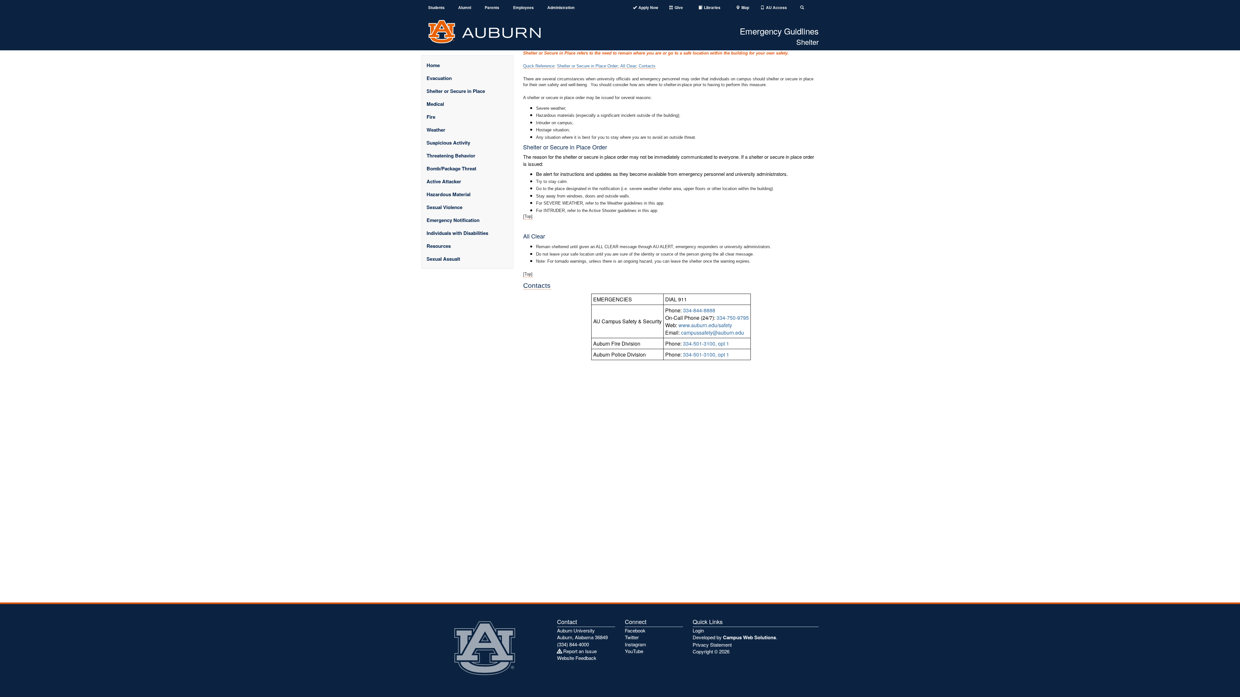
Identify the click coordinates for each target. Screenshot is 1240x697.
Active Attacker (444, 181)
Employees (523, 7)
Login (698, 630)
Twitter (632, 637)
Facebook (635, 630)
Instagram (635, 644)
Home (433, 65)
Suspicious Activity (448, 142)
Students (436, 7)
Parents (492, 7)
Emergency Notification (453, 220)
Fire (431, 116)
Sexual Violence (444, 207)
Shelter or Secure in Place (456, 91)
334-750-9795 (733, 317)
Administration (560, 7)
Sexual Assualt (443, 258)
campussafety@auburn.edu (712, 332)
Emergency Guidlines (779, 31)
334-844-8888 (699, 310)
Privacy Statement (712, 644)
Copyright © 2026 (711, 651)
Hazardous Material (448, 194)
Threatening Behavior (451, 155)
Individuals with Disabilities (457, 233)
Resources (439, 245)
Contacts (647, 66)
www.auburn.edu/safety (705, 325)
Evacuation (439, 78)
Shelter (807, 42)
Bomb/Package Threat (451, 168)
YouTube (634, 651)
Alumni (464, 7)
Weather (436, 129)
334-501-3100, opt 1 (706, 343)
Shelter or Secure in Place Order (587, 66)
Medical (435, 103)
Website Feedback (576, 657)
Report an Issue (579, 651)
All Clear (628, 66)
